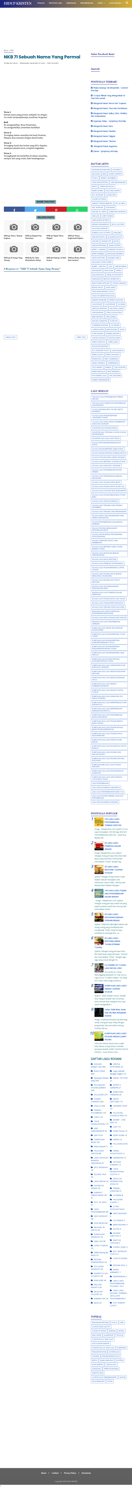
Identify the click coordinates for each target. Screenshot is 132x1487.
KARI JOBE (117, 232)
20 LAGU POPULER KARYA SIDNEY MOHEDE (108, 457)
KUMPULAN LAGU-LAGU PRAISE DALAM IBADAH (107, 741)
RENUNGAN (71, 3)
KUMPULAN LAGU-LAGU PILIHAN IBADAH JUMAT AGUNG (107, 722)
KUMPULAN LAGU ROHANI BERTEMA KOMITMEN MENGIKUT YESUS (105, 641)
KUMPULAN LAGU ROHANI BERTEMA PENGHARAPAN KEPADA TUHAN (105, 647)
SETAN (109, 1381)
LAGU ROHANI (115, 3)
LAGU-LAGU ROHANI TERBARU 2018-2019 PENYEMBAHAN (107, 797)
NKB (104, 174)
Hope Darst (111, 287)
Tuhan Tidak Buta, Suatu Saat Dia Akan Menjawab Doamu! (115, 1012)
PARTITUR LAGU (55, 3)
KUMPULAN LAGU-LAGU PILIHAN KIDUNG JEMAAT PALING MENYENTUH (107, 728)
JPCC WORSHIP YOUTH (100, 350)
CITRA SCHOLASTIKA (114, 312)
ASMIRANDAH (113, 363)
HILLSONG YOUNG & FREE (102, 262)
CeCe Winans (97, 367)
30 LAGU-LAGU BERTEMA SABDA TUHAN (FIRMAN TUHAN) (107, 548)
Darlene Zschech (115, 249)
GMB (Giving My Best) (101, 220)
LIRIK (96, 1117)
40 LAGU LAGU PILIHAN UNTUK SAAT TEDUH (108, 599)
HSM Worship (98, 312)
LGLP (110, 266)
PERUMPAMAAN (86, 3)
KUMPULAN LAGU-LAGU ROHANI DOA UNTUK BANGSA (109, 747)
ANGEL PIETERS (115, 245)
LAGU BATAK (100, 1181)
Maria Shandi (97, 190)
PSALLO (95, 178)
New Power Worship (101, 283)
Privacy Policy (70, 1473)
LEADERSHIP (108, 1335)
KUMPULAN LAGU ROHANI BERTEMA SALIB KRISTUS (108, 654)
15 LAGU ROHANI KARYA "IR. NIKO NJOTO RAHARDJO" (107, 410)
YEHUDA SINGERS (119, 283)
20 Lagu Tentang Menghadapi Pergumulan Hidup (104, 529)
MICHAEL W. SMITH (99, 211)
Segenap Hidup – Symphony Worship (109, 121)
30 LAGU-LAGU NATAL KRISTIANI (104, 559)
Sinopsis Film (97, 1373)
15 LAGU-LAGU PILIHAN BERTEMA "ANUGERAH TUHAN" (104, 416)
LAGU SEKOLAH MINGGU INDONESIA (106, 787)
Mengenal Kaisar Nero (103, 126)
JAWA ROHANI (111, 329)
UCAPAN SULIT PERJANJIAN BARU (104, 1377)
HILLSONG (96, 174)
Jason (116, 241)
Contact (55, 1473)
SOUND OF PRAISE (99, 199)
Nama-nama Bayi (107, 1360)
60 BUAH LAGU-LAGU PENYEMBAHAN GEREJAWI (106, 622)
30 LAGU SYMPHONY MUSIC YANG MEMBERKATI (105, 541)
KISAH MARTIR (97, 1364)
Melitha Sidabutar (111, 279)
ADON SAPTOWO (98, 258)
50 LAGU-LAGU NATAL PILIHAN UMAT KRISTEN (109, 617)
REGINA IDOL (97, 359)
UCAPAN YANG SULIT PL (101, 1327)
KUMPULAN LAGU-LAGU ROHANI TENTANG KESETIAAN (108, 759)
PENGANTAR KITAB (99, 1352)
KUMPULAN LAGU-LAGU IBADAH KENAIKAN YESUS (108, 678)
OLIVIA (122, 329)
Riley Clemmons (111, 359)
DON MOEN (110, 207)
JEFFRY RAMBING (98, 254)
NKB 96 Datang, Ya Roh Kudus (56, 259)
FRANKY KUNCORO (116, 300)
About (43, 1473)
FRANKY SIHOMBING (108, 178)
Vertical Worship (99, 308)
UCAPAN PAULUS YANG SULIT (103, 1348)
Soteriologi (114, 1352)
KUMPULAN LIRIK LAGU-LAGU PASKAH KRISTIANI (106, 765)
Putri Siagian (97, 333)
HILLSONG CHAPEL (117, 308)
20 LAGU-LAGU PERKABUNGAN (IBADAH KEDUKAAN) (107, 477)
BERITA (94, 1360)
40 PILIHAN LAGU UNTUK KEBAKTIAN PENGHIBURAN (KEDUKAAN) (105, 612)
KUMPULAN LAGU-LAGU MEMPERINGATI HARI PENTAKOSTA (109, 703)
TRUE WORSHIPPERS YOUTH (103, 291)
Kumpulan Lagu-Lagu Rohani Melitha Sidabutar (108, 772)
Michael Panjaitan (99, 321)
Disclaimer (86, 1473)
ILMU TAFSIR (96, 1335)
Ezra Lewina (111, 317)
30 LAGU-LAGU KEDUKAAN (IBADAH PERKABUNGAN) (105, 554)
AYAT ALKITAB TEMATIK (100, 1343)
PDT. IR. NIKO (120, 203)
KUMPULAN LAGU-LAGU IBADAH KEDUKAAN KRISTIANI (108, 672)
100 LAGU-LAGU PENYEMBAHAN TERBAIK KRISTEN (107, 398)
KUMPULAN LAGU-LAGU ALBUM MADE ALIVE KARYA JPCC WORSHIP (108, 666)
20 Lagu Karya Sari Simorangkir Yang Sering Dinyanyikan (108, 516)
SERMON (112, 1331)
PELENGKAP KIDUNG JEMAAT (98, 1086)
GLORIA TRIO (111, 195)
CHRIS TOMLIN (107, 216)
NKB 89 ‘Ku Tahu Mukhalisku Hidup (33, 259)
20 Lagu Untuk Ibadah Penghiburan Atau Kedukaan (107, 535)
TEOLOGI (41, 3)
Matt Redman (113, 371)
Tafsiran (95, 1356)
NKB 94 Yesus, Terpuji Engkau (13, 237)
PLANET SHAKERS (115, 174)
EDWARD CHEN (113, 258)
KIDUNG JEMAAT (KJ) (96, 1065)
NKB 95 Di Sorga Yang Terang (13, 259)
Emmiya (108, 367)
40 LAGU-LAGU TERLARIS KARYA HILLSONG (108, 607)
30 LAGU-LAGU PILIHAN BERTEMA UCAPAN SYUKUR (108, 568)
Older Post (81, 337)
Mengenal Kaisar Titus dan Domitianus (110, 108)
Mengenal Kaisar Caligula (104, 136)
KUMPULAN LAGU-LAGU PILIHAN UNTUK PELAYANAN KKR (107, 734)
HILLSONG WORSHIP (100, 228)
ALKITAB (122, 1377)
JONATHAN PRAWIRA (115, 254)
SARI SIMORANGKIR (118, 182)
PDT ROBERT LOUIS (99, 375)
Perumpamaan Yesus (111, 1356)
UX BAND (121, 304)
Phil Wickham (115, 375)
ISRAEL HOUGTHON (114, 275)
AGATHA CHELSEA (99, 338)
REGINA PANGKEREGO (100, 224)
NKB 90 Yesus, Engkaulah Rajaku (75, 237)
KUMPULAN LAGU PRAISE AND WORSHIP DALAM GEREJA (107, 629)
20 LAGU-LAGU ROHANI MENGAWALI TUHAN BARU (108, 496)
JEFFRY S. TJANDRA (99, 249)
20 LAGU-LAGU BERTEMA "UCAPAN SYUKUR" (109, 461)
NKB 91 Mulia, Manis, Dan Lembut (76, 259)
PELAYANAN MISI (98, 1381)
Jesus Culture (118, 224)
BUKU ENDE (99, 1071)
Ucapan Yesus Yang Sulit (102, 1339)
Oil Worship (97, 304)
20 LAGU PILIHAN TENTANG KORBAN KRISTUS (109, 453)
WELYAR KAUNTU (98, 237)
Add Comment (52, 63)
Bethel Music (97, 287)
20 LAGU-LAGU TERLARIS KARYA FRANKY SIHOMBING (107, 506)
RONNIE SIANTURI (112, 333)
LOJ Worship (110, 304)
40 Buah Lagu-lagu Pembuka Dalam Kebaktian (107, 593)
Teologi (119, 1335)
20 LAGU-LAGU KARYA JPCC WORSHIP (106, 465)
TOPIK (100, 3)
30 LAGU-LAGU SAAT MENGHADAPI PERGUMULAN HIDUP (105, 587)
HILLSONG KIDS (98, 275)
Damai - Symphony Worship (105, 151)
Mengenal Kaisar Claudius (104, 131)
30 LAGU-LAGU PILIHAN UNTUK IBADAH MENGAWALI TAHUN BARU (107, 575)
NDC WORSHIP (97, 207)
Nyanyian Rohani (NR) (101, 169)
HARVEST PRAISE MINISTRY (102, 203)
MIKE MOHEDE (97, 317)
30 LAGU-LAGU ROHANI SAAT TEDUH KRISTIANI (106, 581)
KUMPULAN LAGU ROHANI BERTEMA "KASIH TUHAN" (108, 635)
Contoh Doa (111, 1364)
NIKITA (94, 186)
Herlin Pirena (120, 266)
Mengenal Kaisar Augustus (105, 146)
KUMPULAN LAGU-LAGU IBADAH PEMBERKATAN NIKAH (104, 685)
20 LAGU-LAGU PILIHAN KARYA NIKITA (106, 482)
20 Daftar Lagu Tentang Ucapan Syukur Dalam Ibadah (109, 433)
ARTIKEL (121, 1331)
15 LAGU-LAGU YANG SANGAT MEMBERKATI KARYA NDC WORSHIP (108, 423)
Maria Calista (98, 354)
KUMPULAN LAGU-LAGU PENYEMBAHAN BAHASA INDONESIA (107, 716)
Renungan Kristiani (100, 1322)
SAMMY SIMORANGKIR (100, 380)
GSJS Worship (120, 367)
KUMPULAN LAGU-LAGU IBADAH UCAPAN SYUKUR (107, 691)
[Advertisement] (66, 27)
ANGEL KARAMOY (98, 363)
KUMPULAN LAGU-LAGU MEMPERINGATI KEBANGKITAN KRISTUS (107, 710)
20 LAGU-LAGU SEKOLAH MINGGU (105, 501)
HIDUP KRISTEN (18, 3)
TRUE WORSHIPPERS (100, 182)
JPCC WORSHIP (97, 195)
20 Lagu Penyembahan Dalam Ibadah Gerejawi (107, 523)
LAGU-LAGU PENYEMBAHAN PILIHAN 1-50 (107, 792)
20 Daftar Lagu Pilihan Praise (104, 428)
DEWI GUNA (108, 270)
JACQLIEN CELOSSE (115, 237)
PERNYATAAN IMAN (111, 1369)
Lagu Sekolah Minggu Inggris (105, 802)
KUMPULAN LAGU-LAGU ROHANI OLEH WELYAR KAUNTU (106, 753)
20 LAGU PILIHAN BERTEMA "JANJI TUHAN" (107, 449)
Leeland (95, 241)
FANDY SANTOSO (98, 342)
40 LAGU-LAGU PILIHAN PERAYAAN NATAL (107, 603)
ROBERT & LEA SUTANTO (101, 232)
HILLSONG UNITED (113, 190)
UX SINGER (115, 325)
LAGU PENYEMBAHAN (100, 783)
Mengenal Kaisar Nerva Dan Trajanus (109, 103)
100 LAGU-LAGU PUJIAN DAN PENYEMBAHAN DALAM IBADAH (109, 404)
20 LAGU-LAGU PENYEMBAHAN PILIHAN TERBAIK (107, 471)
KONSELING (96, 1369)
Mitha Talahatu (112, 354)
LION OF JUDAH (117, 350)
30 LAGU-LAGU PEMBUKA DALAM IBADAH (107, 563)
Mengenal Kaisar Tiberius (104, 141)
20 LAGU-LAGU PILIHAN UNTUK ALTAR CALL (108, 486)
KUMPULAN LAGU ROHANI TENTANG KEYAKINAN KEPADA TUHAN (106, 660)
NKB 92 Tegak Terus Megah (55, 237)
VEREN (118, 270)
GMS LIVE (95, 216)
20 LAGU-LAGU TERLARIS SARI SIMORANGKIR (109, 511)
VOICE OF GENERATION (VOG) (103, 296)
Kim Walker (97, 270)
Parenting (121, 1348)
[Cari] (127, 2)
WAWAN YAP (106, 241)
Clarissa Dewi (98, 329)
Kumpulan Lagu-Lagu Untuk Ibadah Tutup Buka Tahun (107, 778)
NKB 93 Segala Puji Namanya (33, 237)
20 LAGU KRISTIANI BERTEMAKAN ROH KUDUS (106, 443)
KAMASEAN (96, 279)
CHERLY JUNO (113, 342)
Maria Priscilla (98, 371)
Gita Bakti (116, 169)
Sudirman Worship (100, 325)
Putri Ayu (114, 321)
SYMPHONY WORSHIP (117, 211)
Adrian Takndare (99, 300)
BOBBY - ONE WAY (99, 266)
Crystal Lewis (114, 338)
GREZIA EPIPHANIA (99, 245)
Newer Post (10, 337)
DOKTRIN (119, 1360)
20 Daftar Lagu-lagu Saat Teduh (106, 438)
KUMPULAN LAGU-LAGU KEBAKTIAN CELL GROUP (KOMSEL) (107, 697)
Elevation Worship (100, 346)
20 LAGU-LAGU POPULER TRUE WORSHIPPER (109, 490)
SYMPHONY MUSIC (107, 186)
